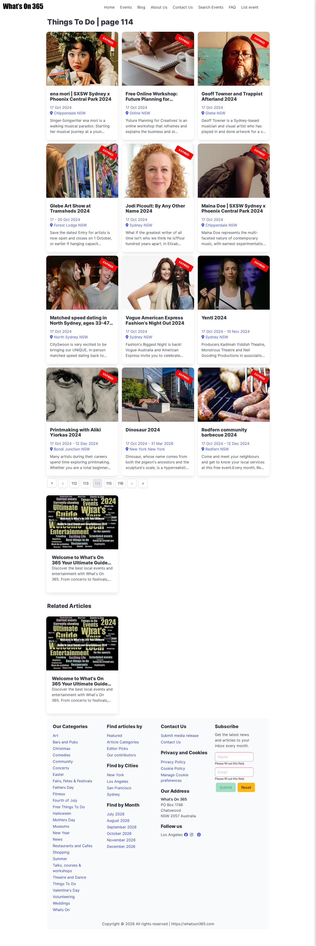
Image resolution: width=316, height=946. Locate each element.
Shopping (61, 852)
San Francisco (119, 788)
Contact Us (183, 7)
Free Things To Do (69, 807)
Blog (141, 7)
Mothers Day (64, 819)
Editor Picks (117, 748)
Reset (246, 787)
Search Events (210, 7)
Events (126, 7)
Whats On (61, 909)
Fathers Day (63, 787)
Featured (114, 735)
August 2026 (118, 820)
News (57, 839)
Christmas (61, 748)
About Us (159, 7)
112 (74, 483)
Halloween (62, 813)
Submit (226, 787)
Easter (58, 774)
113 (86, 483)
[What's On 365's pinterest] (199, 834)
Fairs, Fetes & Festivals (72, 781)
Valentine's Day (66, 890)
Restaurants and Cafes (72, 845)
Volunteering (64, 896)
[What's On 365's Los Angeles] (186, 834)
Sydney (113, 794)
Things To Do (64, 883)
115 (109, 483)
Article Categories (123, 742)
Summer (60, 858)
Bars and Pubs (65, 742)
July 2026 (115, 814)
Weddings (61, 903)
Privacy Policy (173, 762)
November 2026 (121, 840)
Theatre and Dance (69, 877)
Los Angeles (117, 781)
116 (120, 483)
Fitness (59, 794)
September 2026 (121, 827)
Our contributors (121, 755)
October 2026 (119, 833)
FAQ (232, 7)
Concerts (61, 768)
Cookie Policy (173, 768)
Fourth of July (65, 800)
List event (249, 7)
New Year (61, 832)
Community (63, 761)
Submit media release (179, 735)
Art (55, 735)
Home (109, 7)
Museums (61, 826)
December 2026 (121, 846)
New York (115, 775)
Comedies (61, 755)
